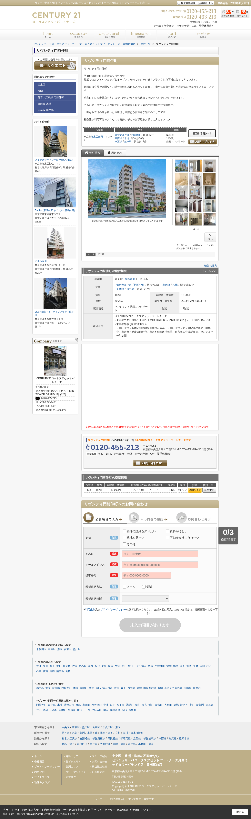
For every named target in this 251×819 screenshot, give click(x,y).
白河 (117, 666)
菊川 (137, 705)
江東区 (94, 136)
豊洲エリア (72, 766)
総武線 (172, 738)
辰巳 (123, 666)
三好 (137, 666)
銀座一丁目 (83, 710)
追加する (209, 490)
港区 (59, 649)
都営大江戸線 (122, 135)
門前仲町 (136, 135)
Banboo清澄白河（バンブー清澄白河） (55, 210)
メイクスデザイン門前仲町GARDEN (54, 160)
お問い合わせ (99, 761)
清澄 (143, 666)
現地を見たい (135, 537)
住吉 (45, 671)
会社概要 (39, 761)
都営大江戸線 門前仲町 (51, 97)
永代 (97, 666)
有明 (202, 666)
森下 (52, 666)
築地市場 (115, 710)
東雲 (45, 666)
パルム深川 (41, 261)
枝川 (130, 666)
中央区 (52, 649)
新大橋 (67, 666)
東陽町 (83, 688)
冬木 (90, 666)
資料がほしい (178, 531)
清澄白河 (107, 688)
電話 (149, 586)
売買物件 (71, 777)
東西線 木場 (44, 103)
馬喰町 (62, 710)
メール (131, 586)
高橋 (68, 671)
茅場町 (130, 705)
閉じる (240, 811)
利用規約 (90, 609)
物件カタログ (42, 782)
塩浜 (110, 666)
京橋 (45, 710)
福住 (175, 666)
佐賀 (74, 666)
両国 (105, 710)
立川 (117, 732)
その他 (131, 544)
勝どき (184, 705)
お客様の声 (98, 771)
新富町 (159, 705)
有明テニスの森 (173, 688)
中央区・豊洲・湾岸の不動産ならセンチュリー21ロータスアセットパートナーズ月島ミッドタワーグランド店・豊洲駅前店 (150, 760)
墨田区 (77, 649)
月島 (78, 705)
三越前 (53, 710)
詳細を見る (195, 490)
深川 (58, 666)
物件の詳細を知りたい (141, 531)
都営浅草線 (149, 738)
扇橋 (52, 671)
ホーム (38, 756)
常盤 (169, 666)
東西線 (118, 138)
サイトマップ (42, 777)
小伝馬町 (97, 710)
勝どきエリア (73, 761)
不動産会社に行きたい (184, 537)
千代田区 (41, 649)
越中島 (127, 141)
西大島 (131, 688)
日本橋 (209, 705)
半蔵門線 (125, 738)
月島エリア (72, 756)
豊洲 (38, 666)
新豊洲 (197, 688)
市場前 (187, 688)
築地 (176, 705)
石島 (38, 671)
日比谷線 (113, 738)
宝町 (192, 705)
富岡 (100, 136)
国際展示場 (149, 688)
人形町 (168, 705)
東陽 (103, 666)
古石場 (82, 666)
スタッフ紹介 (99, 756)
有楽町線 (85, 738)
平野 (195, 666)
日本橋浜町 (137, 732)
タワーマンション (76, 771)
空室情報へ (201, 133)
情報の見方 (210, 265)
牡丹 (209, 666)
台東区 (68, 649)
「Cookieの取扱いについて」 (40, 814)
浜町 (151, 705)
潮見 (182, 666)
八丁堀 (120, 705)
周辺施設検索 (99, 766)
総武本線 (184, 738)
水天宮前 (97, 705)
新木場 (56, 688)
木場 (126, 138)
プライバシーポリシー (113, 609)
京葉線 (118, 141)
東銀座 (72, 710)
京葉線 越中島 (46, 110)
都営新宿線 (98, 738)
